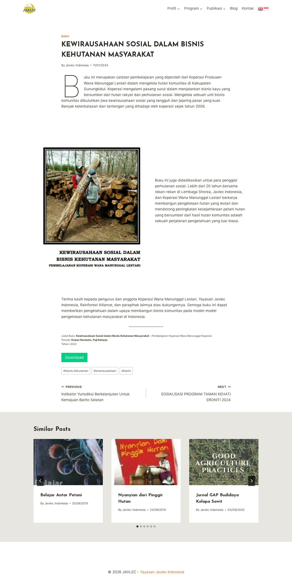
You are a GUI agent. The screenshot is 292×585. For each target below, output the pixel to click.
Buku (65, 36)
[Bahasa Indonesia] (266, 8)
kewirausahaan (105, 370)
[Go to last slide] (40, 481)
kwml (126, 370)
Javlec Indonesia (77, 65)
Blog (233, 8)
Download (74, 357)
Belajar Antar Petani (61, 495)
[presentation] (68, 462)
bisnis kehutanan (75, 370)
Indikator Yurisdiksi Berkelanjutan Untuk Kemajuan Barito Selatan (95, 393)
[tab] (137, 526)
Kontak (248, 8)
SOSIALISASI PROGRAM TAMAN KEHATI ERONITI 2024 (196, 393)
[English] (261, 8)
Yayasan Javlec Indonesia (162, 572)
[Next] (251, 481)
